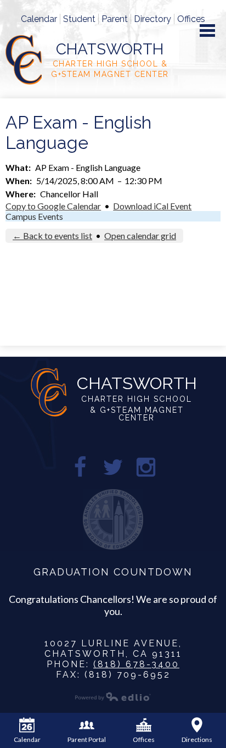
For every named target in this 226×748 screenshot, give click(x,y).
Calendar (39, 19)
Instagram (146, 467)
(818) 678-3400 (136, 664)
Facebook (80, 467)
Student (79, 19)
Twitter (113, 467)
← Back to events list (52, 235)
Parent (114, 19)
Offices (191, 19)
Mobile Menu (207, 30)
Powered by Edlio (113, 696)
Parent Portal (86, 739)
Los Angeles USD (113, 519)
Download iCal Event (152, 206)
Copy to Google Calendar (53, 206)
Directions (197, 739)
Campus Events (34, 216)
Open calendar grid (140, 235)
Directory (152, 19)
